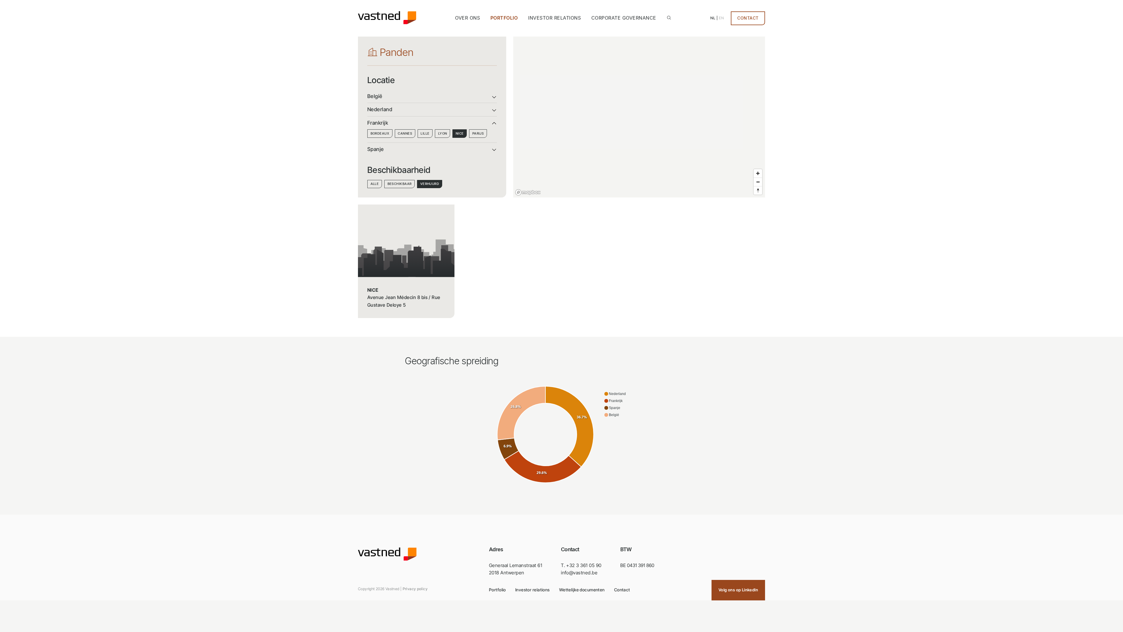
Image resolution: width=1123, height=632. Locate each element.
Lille (425, 133)
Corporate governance (623, 18)
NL (712, 18)
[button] (615, 393)
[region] (639, 117)
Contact (748, 18)
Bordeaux (380, 133)
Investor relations (554, 18)
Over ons (467, 18)
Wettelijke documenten (582, 589)
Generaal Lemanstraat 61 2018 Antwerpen (515, 569)
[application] (561, 435)
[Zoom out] (758, 182)
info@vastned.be (579, 573)
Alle (375, 184)
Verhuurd (429, 184)
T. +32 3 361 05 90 (581, 565)
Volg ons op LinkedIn (738, 590)
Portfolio (504, 18)
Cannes (405, 133)
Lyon (442, 133)
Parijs (478, 133)
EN (721, 18)
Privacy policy (415, 589)
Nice (460, 133)
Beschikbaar (399, 184)
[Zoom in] (758, 173)
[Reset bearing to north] (758, 190)
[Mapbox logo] (528, 192)
